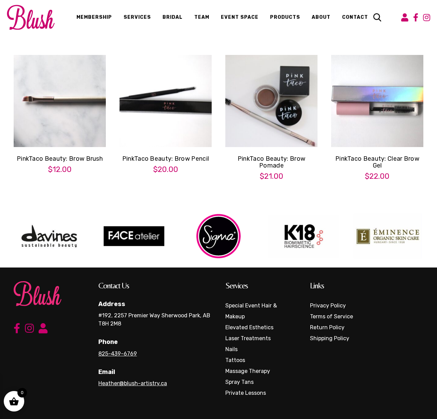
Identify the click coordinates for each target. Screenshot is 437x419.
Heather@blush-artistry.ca (132, 383)
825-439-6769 (117, 353)
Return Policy (327, 327)
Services (137, 17)
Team (201, 17)
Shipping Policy (329, 338)
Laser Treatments (248, 338)
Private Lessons (245, 393)
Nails (231, 349)
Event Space (239, 17)
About (321, 17)
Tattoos (235, 360)
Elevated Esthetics (249, 327)
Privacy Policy (328, 305)
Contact (355, 17)
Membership (94, 17)
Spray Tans (239, 382)
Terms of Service (331, 316)
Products (285, 17)
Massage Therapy (247, 371)
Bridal (173, 17)
